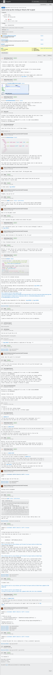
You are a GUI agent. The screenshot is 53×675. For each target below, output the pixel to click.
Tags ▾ (44, 55)
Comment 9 (6, 191)
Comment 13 (6, 223)
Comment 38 (6, 653)
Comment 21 (6, 354)
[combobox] (39, 2)
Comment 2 (6, 98)
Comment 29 (6, 450)
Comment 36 (6, 609)
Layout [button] (9, 15)
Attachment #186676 (5, 574)
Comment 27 (6, 424)
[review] (27, 474)
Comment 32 (6, 496)
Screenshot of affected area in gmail (9, 35)
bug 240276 (24, 76)
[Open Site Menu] (2, 2)
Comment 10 (6, 198)
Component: (5, 15)
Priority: (5, 20)
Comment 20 (6, 339)
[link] (15, 146)
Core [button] (9, 14)
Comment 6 (6, 168)
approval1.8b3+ (37, 50)
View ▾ (50, 4)
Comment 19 (6, 330)
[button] (50, 2)
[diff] (23, 474)
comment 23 (6, 416)
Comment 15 (6, 239)
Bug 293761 (8, 7)
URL (7, 29)
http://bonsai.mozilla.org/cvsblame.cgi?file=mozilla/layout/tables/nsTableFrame (21, 544)
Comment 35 (6, 595)
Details (42, 35)
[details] (18, 474)
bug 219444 (36, 300)
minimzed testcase (4, 39)
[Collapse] (51, 59)
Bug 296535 (6, 342)
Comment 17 (6, 256)
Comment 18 (6, 309)
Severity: (13, 20)
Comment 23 (6, 369)
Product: (5, 14)
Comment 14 (6, 232)
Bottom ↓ (40, 55)
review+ (35, 48)
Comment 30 (6, 471)
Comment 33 (6, 524)
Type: (6, 19)
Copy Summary (43, 4)
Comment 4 (6, 125)
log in (7, 664)
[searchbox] (39, 2)
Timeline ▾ (50, 55)
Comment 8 (6, 184)
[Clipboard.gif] (15, 89)
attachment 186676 (11, 527)
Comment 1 (6, 80)
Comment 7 (6, 175)
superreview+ (36, 49)
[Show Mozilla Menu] (4, 2)
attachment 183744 (11, 474)
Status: (6, 25)
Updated (5, 324)
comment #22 (11, 426)
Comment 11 (6, 209)
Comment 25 (6, 404)
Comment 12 (6, 216)
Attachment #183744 (5, 349)
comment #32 (11, 598)
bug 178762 (12, 186)
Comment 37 (6, 633)
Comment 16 (6, 246)
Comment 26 (6, 414)
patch (2, 48)
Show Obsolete (4, 52)
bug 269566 (28, 300)
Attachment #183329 (5, 305)
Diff (44, 48)
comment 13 (27, 456)
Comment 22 (6, 361)
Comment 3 (6, 112)
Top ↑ (50, 670)
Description (6, 59)
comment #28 (11, 453)
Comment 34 (6, 579)
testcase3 (3, 44)
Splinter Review (49, 48)
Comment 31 (6, 486)
